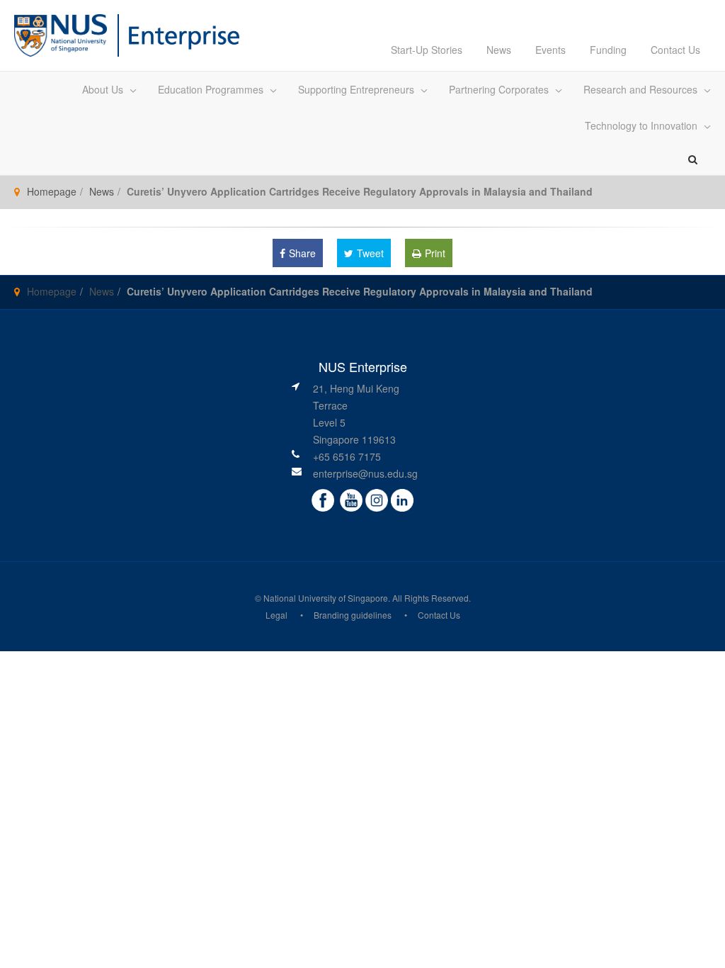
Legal (276, 615)
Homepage (51, 191)
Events (550, 50)
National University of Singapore (325, 598)
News (498, 50)
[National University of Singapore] (60, 33)
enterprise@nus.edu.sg (365, 473)
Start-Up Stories (426, 50)
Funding (608, 50)
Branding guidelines (353, 615)
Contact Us (675, 50)
